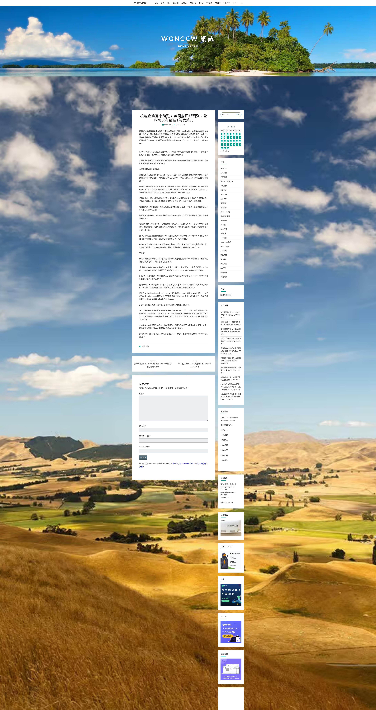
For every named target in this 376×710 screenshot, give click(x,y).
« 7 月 (222, 151)
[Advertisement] (188, 95)
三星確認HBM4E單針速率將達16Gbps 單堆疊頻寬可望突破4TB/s (231, 396)
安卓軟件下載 (225, 216)
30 (225, 148)
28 (240, 145)
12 (234, 138)
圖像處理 (224, 194)
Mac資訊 (223, 225)
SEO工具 (209, 3)
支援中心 (218, 3)
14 (240, 138)
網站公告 (224, 168)
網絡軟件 (224, 203)
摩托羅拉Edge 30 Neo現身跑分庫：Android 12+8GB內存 (194, 364)
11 (231, 138)
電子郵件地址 (145, 436)
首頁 (156, 3)
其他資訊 (224, 277)
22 (222, 145)
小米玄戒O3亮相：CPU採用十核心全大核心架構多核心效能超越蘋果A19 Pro (231, 386)
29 (222, 148)
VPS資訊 (223, 233)
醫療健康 (224, 272)
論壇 (162, 3)
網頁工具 (224, 264)
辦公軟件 (224, 190)
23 (225, 145)
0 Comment (180, 125)
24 (228, 145)
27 (237, 145)
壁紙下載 (176, 3)
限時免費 (224, 177)
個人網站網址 (144, 446)
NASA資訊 (224, 238)
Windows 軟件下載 (227, 181)
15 (222, 141)
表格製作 (227, 3)
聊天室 (201, 3)
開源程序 (224, 259)
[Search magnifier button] (239, 114)
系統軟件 (224, 186)
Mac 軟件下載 (225, 212)
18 (231, 141)
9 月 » (227, 151)
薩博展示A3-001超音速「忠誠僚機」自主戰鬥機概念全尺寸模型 (231, 350)
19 (234, 141)
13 (237, 138)
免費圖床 (184, 3)
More (234, 3)
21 (240, 141)
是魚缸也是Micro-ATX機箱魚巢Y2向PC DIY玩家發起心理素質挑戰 (152, 364)
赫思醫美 (224, 173)
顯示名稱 (143, 426)
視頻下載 (193, 3)
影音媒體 (224, 199)
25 (231, 145)
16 (225, 141)
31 (228, 148)
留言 (141, 394)
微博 (168, 3)
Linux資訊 (224, 229)
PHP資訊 (224, 251)
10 (228, 138)
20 (237, 141)
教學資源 (224, 255)
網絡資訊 (145, 346)
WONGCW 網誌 (140, 3)
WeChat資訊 (225, 246)
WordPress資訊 (226, 242)
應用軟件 (224, 207)
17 (228, 141)
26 (234, 145)
